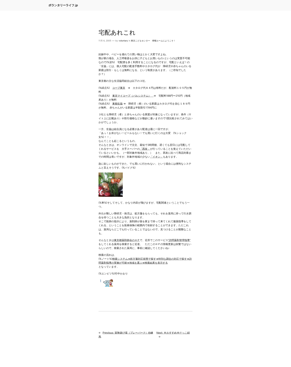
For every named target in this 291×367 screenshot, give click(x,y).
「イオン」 (156, 156)
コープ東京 (118, 87)
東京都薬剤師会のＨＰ (127, 240)
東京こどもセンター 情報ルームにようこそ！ (153, 40)
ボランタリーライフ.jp (63, 5)
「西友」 (145, 148)
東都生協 (117, 103)
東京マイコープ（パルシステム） (133, 95)
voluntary (123, 40)
